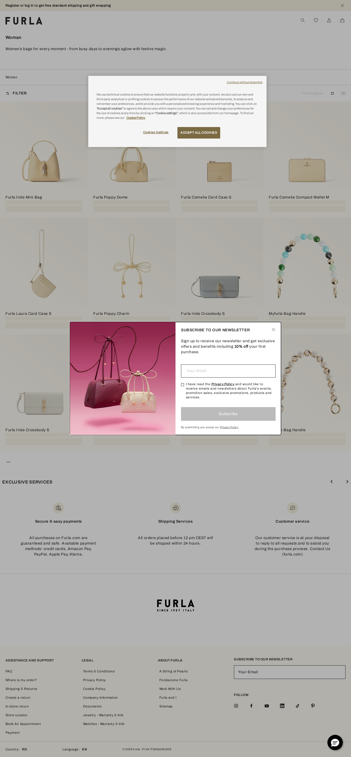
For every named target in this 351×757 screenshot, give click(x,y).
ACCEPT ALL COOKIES (198, 132)
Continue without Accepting (244, 82)
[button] (335, 742)
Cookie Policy (135, 117)
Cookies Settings (156, 132)
